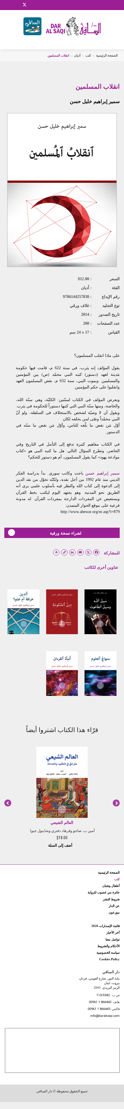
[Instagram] (17, 5)
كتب (88, 55)
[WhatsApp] (39, 5)
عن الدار (114, 905)
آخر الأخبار (113, 932)
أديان (77, 55)
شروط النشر (111, 899)
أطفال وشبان (111, 885)
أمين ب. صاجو (84, 831)
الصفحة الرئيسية (107, 55)
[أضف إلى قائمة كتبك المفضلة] (100, 628)
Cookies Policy (109, 959)
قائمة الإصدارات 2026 (105, 926)
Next (116, 803)
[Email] (32, 5)
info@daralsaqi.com (105, 1016)
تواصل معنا (113, 939)
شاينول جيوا (39, 831)
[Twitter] (24, 4)
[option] (62, 796)
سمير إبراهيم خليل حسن (95, 101)
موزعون (114, 912)
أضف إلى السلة (60, 845)
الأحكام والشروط (108, 946)
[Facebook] (10, 5)
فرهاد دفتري (60, 831)
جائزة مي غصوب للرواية (104, 892)
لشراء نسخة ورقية (65, 533)
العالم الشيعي (61, 822)
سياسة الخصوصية (108, 952)
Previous (7, 803)
